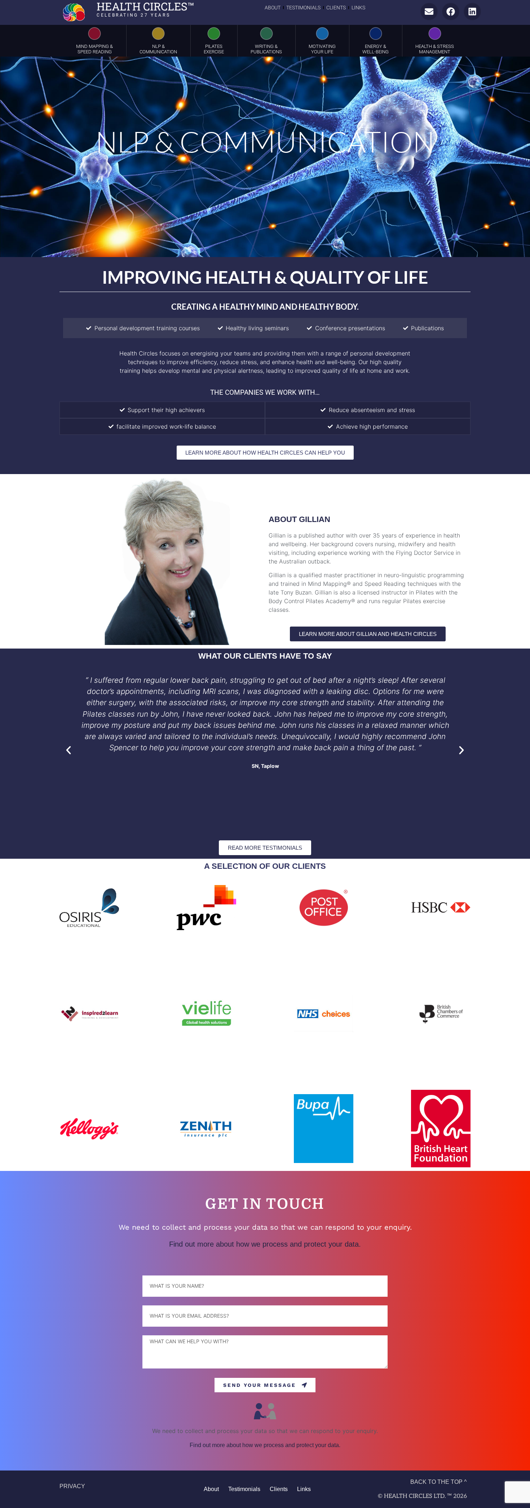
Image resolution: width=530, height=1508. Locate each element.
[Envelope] (429, 11)
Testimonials (303, 7)
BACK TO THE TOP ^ (438, 1482)
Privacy (72, 1486)
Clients (336, 7)
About (273, 7)
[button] (68, 750)
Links (358, 7)
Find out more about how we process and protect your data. (265, 1244)
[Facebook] (450, 11)
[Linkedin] (472, 11)
